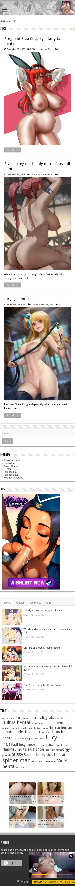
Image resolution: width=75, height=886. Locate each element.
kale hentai (46, 732)
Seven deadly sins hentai (44, 755)
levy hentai (40, 738)
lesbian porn (28, 738)
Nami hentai (61, 745)
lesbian (17, 738)
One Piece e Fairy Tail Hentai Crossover (44, 685)
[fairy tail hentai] (37, 8)
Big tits (48, 717)
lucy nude (27, 744)
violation (20, 767)
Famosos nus (11, 474)
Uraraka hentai (50, 761)
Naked (52, 745)
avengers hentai (33, 718)
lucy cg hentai (16, 298)
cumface (6, 728)
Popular (20, 602)
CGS (32, 49)
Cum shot (15, 728)
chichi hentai (56, 723)
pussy (17, 754)
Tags (48, 602)
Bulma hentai (16, 722)
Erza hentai (42, 728)
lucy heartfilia (42, 304)
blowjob (59, 718)
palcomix (6, 755)
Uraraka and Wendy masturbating (42, 647)
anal (4, 718)
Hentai (7, 469)
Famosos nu (10, 471)
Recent (7, 602)
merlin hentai (42, 745)
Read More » (12, 150)
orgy (66, 749)
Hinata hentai (60, 727)
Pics (50, 49)
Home (6, 21)
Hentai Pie (9, 463)
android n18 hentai (16, 718)
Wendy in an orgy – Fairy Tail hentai (42, 610)
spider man (16, 760)
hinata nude (12, 732)
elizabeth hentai (29, 728)
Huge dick (31, 732)
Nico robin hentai (53, 750)
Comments (35, 602)
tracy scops (36, 761)
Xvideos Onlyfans (13, 477)
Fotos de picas (12, 460)
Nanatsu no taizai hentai (23, 749)
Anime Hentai (11, 466)
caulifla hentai (37, 723)
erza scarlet (41, 49)
